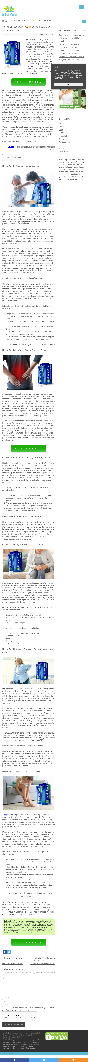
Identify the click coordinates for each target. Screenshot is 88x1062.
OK (68, 84)
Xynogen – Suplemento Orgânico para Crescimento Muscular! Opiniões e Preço (12, 961)
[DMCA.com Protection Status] (56, 1040)
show (19, 157)
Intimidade (63, 136)
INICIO (4, 20)
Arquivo (62, 123)
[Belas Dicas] (9, 16)
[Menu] (81, 7)
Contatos (35, 1035)
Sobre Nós (26, 1035)
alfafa (6, 814)
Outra (61, 139)
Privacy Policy (15, 1035)
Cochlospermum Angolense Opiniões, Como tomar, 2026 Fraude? (72, 38)
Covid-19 (6, 1037)
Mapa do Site (17, 1037)
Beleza (61, 126)
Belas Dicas (10, 1053)
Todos (61, 148)
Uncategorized (64, 151)
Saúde (11, 20)
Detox (61, 133)
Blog (61, 129)
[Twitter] (9, 952)
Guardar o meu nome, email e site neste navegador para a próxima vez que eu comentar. (28, 1009)
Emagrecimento (15, 1033)
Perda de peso (64, 142)
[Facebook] (5, 952)
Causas (11, 147)
